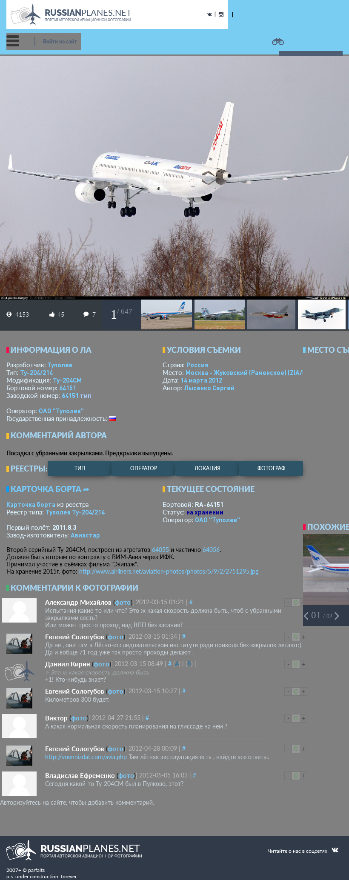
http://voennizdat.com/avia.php (86, 756)
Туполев (59, 365)
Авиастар (85, 535)
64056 (211, 549)
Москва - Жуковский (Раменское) (254, 372)
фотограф (271, 468)
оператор (143, 468)
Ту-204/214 (36, 372)
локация (207, 468)
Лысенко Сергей (209, 387)
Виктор (56, 718)
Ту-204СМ (67, 380)
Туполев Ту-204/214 (75, 512)
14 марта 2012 (201, 380)
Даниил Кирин (67, 664)
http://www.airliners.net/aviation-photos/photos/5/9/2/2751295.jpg (168, 571)
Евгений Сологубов (74, 636)
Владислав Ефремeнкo (80, 775)
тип (85, 395)
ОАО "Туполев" (61, 410)
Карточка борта (30, 504)
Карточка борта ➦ (50, 489)
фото (123, 602)
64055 (160, 549)
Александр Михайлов (78, 602)
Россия (197, 365)
